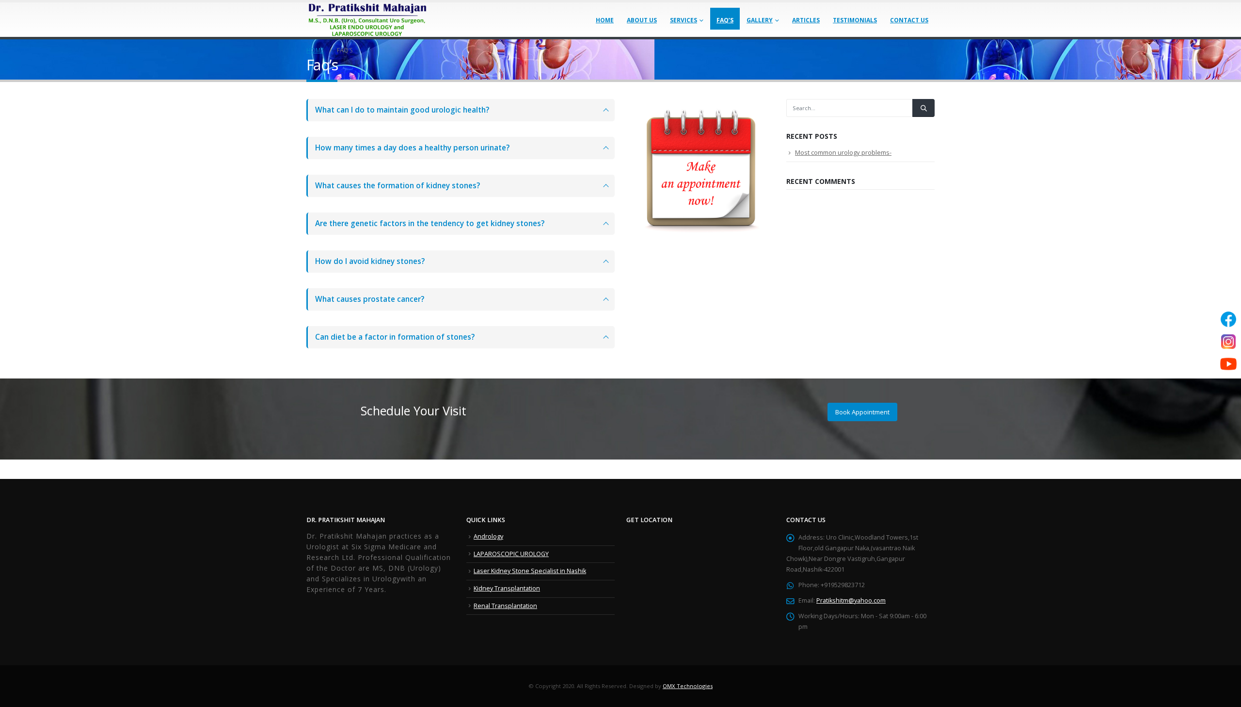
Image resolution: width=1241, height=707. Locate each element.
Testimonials (855, 20)
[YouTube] (1228, 364)
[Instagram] (1228, 341)
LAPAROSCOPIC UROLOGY (511, 554)
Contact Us (909, 20)
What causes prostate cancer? (369, 299)
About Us (642, 20)
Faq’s (724, 20)
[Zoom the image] (700, 104)
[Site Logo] (367, 19)
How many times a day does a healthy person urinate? (412, 148)
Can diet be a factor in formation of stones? (395, 337)
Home (605, 20)
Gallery (760, 20)
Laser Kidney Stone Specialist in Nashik (530, 571)
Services (683, 20)
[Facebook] (1228, 319)
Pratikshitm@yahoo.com (851, 600)
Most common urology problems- (843, 152)
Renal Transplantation (505, 606)
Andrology (488, 536)
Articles (806, 20)
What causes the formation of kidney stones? (397, 186)
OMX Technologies (688, 686)
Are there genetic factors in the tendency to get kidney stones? (429, 223)
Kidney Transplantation (507, 588)
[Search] (923, 107)
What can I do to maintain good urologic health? (402, 110)
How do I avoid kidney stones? (370, 261)
